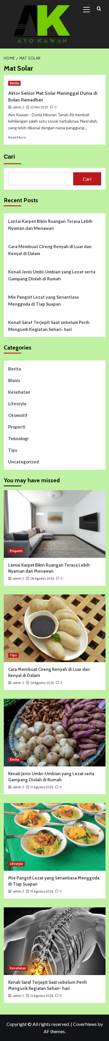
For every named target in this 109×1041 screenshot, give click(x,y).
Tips (12, 450)
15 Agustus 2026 (41, 891)
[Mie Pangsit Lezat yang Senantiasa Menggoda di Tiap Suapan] (55, 837)
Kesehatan (19, 392)
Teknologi (18, 438)
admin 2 (18, 107)
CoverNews (85, 1024)
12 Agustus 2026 (41, 996)
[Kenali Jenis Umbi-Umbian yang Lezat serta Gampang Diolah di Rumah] (55, 732)
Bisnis (14, 380)
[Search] (99, 9)
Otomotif (18, 415)
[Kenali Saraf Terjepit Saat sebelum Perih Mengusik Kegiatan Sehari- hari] (55, 941)
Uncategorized (23, 461)
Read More (17, 137)
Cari (9, 156)
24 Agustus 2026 (42, 683)
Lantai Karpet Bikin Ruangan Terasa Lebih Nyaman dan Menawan (50, 224)
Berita (14, 83)
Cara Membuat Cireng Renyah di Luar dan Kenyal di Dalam (50, 250)
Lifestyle (17, 403)
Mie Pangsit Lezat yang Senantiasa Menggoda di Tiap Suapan (43, 300)
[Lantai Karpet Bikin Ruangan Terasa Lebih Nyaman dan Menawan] (55, 524)
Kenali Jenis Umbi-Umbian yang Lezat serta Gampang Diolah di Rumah (51, 275)
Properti (16, 426)
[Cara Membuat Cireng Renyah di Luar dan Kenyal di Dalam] (55, 628)
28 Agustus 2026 (42, 578)
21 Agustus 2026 (41, 787)
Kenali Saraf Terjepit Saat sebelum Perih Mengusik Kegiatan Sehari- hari (49, 326)
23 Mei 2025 (39, 107)
